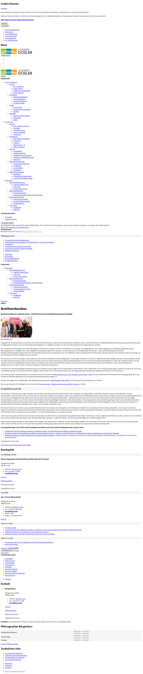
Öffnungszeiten (19, 147)
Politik (11, 105)
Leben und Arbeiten (20, 199)
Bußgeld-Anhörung (12, 251)
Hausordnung (10, 575)
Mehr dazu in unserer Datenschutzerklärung (17, 20)
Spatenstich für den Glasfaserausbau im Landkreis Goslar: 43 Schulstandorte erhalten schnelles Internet (43, 431)
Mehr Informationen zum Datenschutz (15, 227)
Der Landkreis (18, 86)
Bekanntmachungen (16, 172)
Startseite (8, 217)
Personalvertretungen (13, 660)
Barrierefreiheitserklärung (14, 573)
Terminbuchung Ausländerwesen (17, 240)
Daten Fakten (18, 88)
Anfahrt (3, 477)
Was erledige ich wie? (21, 126)
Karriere (12, 149)
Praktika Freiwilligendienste (23, 157)
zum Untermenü (11, 36)
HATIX (15, 120)
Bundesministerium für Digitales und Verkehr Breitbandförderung (29, 542)
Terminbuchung (19, 130)
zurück (16, 550)
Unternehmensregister (21, 201)
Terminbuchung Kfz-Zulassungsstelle (18, 248)
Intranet (8, 579)
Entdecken (17, 207)
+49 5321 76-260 (17, 507)
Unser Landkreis (11, 82)
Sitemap (8, 567)
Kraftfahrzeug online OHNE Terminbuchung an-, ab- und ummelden (29, 242)
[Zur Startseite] (16, 53)
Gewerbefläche (18, 203)
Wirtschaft (9, 180)
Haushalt (16, 128)
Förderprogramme (20, 189)
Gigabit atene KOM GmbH (60, 380)
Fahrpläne (17, 118)
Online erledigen (19, 132)
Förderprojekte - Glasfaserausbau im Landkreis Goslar (59, 384)
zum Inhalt (9, 32)
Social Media (18, 168)
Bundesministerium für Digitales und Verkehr (71, 374)
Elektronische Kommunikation (16, 655)
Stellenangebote (19, 153)
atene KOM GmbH (11, 544)
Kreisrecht (17, 141)
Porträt (11, 84)
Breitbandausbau (19, 193)
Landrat (16, 143)
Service (12, 124)
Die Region (13, 95)
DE (7, 223)
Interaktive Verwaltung (21, 139)
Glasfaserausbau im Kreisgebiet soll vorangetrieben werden (27, 532)
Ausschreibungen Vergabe (23, 178)
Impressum (9, 565)
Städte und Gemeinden (21, 91)
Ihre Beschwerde (11, 569)
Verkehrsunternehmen (21, 116)
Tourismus (13, 205)
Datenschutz (9, 561)
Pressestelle (9, 563)
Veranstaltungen (19, 99)
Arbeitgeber (17, 151)
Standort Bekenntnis (21, 184)
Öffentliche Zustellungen (22, 176)
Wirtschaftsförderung (17, 182)
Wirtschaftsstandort (16, 197)
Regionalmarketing (20, 97)
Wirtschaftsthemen (16, 191)
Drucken (4, 548)
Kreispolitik (17, 107)
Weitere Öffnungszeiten (9, 644)
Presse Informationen (21, 164)
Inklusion (16, 159)
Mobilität (12, 114)
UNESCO (16, 210)
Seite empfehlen (13, 548)
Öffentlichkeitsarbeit (16, 162)
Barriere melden (11, 571)
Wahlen (16, 111)
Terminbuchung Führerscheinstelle (18, 246)
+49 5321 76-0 (16, 469)
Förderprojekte (19, 103)
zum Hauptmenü (11, 34)
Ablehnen (4, 23)
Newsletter (17, 170)
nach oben (16, 445)
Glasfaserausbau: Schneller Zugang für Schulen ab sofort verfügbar (30, 435)
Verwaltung (13, 136)
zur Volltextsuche (11, 40)
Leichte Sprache (11, 219)
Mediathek (17, 166)
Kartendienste (18, 93)
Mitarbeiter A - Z (19, 145)
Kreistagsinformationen (22, 109)
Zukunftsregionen (20, 101)
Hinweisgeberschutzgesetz (15, 657)
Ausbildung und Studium (22, 155)
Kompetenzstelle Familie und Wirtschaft (28, 195)
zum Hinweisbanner (12, 30)
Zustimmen (5, 26)
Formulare (17, 134)
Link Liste (16, 187)
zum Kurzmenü (10, 38)
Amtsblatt (17, 174)
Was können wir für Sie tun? (11, 231)
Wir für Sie (9, 122)
